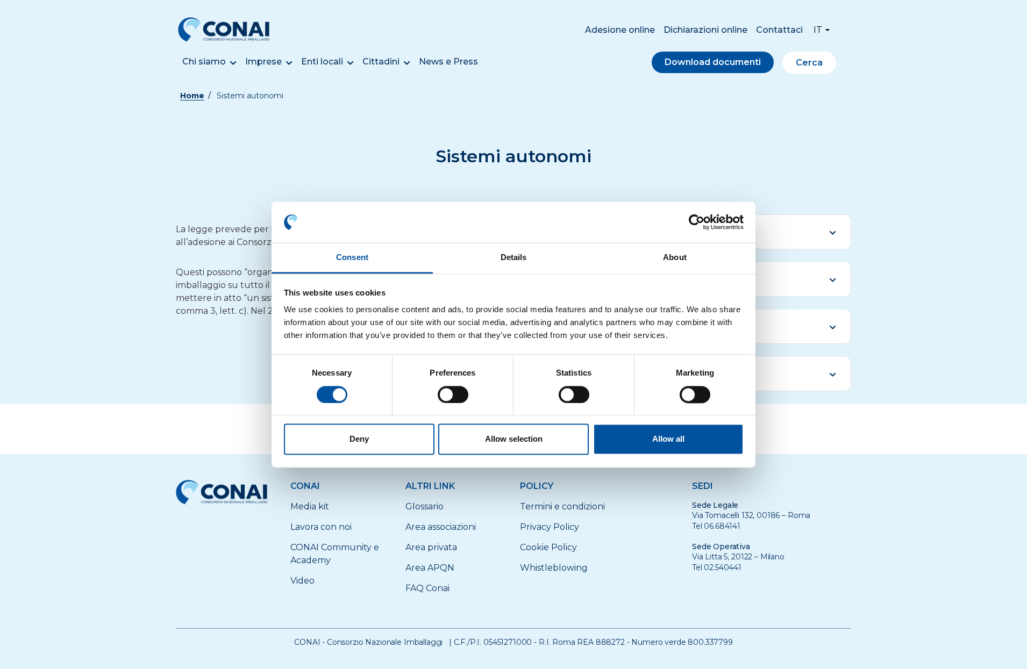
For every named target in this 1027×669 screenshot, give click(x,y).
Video (302, 581)
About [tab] (675, 257)
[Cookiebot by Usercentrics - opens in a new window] (697, 222)
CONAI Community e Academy (334, 553)
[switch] (453, 394)
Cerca (809, 62)
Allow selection (514, 439)
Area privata (431, 547)
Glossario (424, 506)
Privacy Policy (549, 527)
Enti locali (322, 61)
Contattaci (779, 30)
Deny (359, 439)
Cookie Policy (548, 547)
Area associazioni (440, 527)
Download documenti (713, 62)
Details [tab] (514, 257)
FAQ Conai (427, 588)
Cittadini (381, 61)
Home (192, 95)
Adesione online (620, 30)
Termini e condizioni (562, 506)
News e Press (448, 61)
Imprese (263, 61)
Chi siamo (204, 61)
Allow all (668, 439)
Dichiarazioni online (705, 30)
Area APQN (429, 568)
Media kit (309, 506)
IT (818, 30)
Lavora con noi (321, 527)
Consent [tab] (352, 257)
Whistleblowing (554, 568)
